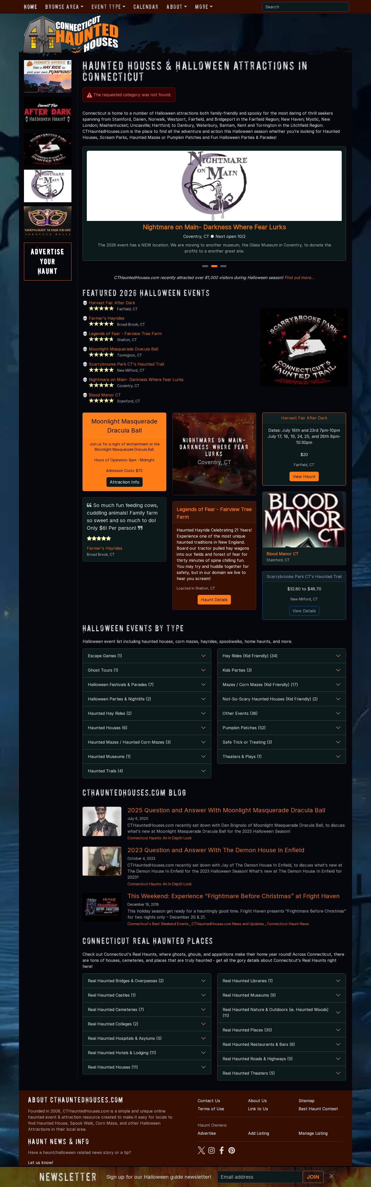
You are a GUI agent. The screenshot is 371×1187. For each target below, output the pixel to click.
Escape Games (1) (105, 655)
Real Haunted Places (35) (247, 1029)
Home (30, 6)
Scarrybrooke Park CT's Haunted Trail (126, 364)
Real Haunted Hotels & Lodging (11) (122, 1052)
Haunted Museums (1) (109, 756)
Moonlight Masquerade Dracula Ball (123, 348)
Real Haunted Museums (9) (249, 995)
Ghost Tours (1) (103, 670)
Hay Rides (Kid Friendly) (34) (250, 655)
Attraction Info (124, 482)
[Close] (332, 1176)
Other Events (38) (240, 713)
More (201, 6)
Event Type (106, 6)
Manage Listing (313, 1133)
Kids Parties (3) (237, 670)
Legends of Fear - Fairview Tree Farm (125, 333)
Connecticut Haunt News (288, 924)
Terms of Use (211, 1108)
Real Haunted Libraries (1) (248, 980)
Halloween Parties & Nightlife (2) (119, 698)
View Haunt (304, 476)
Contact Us (209, 1100)
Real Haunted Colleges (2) (113, 1023)
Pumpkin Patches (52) (244, 727)
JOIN (313, 1177)
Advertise (207, 1133)
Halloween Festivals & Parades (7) (121, 684)
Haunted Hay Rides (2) (110, 713)
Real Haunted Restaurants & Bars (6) (259, 1044)
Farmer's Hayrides (106, 318)
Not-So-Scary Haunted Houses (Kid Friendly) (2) (270, 698)
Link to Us (258, 1108)
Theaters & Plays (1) (242, 756)
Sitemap (306, 1100)
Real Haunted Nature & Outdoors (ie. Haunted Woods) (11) (276, 1012)
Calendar (146, 6)
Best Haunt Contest (318, 1108)
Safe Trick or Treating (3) (247, 742)
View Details (304, 610)
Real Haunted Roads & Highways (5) (258, 1058)
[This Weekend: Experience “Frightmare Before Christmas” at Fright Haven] (102, 907)
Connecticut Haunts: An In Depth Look (159, 838)
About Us (257, 1100)
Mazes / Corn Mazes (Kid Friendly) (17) (260, 684)
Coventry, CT (214, 462)
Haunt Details (214, 599)
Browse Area (62, 6)
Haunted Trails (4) (105, 770)
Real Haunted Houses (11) (113, 1067)
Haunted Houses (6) (107, 727)
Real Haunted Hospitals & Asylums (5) (125, 1038)
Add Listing (258, 1133)
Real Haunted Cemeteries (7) (116, 1009)
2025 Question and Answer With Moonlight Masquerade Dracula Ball (226, 810)
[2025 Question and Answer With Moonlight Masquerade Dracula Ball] (102, 821)
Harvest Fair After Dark (112, 302)
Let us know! (40, 1162)
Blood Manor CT (105, 394)
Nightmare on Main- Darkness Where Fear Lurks (214, 227)
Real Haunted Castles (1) (112, 995)
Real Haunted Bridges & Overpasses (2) (126, 980)
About (175, 6)
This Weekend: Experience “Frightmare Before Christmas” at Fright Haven (233, 896)
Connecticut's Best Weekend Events (158, 924)
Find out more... (299, 277)
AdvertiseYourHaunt (48, 261)
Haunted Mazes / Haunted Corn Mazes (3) (129, 742)
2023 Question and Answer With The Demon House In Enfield (215, 850)
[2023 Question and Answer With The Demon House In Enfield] (102, 861)
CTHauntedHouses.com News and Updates (228, 924)
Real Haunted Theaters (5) (249, 1073)
